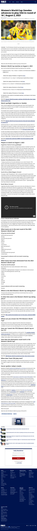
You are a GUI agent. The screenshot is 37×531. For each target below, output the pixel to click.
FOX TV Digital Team (3, 18)
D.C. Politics (30, 471)
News (2, 470)
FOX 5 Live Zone (22, 497)
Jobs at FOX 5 (31, 503)
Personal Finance (3, 483)
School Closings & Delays (13, 475)
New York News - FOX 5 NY (23, 472)
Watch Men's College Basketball (4, 516)
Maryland (2, 473)
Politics (30, 470)
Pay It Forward (12, 491)
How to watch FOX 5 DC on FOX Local (4, 492)
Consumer (2, 481)
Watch (2, 487)
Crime (2, 477)
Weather (12, 470)
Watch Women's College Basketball (3, 518)
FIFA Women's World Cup (10, 18)
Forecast (11, 471)
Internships (30, 502)
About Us (31, 487)
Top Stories (2, 485)
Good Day (12, 487)
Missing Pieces (22, 501)
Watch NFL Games (4, 509)
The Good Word (22, 498)
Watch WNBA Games (4, 519)
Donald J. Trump (31, 477)
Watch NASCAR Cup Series (4, 513)
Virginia (2, 472)
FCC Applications (31, 501)
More (22, 1)
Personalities (31, 494)
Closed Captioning (31, 504)
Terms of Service (19, 463)
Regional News (23, 470)
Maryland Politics (31, 472)
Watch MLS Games (4, 520)
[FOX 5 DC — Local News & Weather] (4, 2)
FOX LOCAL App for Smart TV (32, 492)
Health (2, 482)
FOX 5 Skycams (12, 472)
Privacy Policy (19, 462)
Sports (15, 413)
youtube (27, 525)
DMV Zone (21, 491)
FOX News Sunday (3, 484)
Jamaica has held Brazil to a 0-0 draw (18, 368)
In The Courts (22, 496)
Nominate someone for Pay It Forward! (13, 492)
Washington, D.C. (3, 471)
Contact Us (30, 493)
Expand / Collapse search (35, 2)
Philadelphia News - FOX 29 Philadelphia (22, 474)
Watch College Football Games (4, 510)
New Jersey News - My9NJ (22, 476)
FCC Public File (31, 500)
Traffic (11, 473)
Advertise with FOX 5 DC (32, 490)
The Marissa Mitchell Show (23, 490)
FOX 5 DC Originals (21, 488)
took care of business (27, 390)
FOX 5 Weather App (13, 476)
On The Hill (21, 495)
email (35, 525)
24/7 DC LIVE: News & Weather (4, 475)
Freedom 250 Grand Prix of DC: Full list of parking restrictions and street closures (20, 432)
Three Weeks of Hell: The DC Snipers (23, 500)
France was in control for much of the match (23, 376)
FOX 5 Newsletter (31, 495)
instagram (32, 525)
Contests (30, 499)
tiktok (34, 525)
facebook (28, 525)
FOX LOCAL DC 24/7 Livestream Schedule (4, 494)
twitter (30, 525)
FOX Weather (12, 477)
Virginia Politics (31, 473)
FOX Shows (2, 491)
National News (3, 476)
